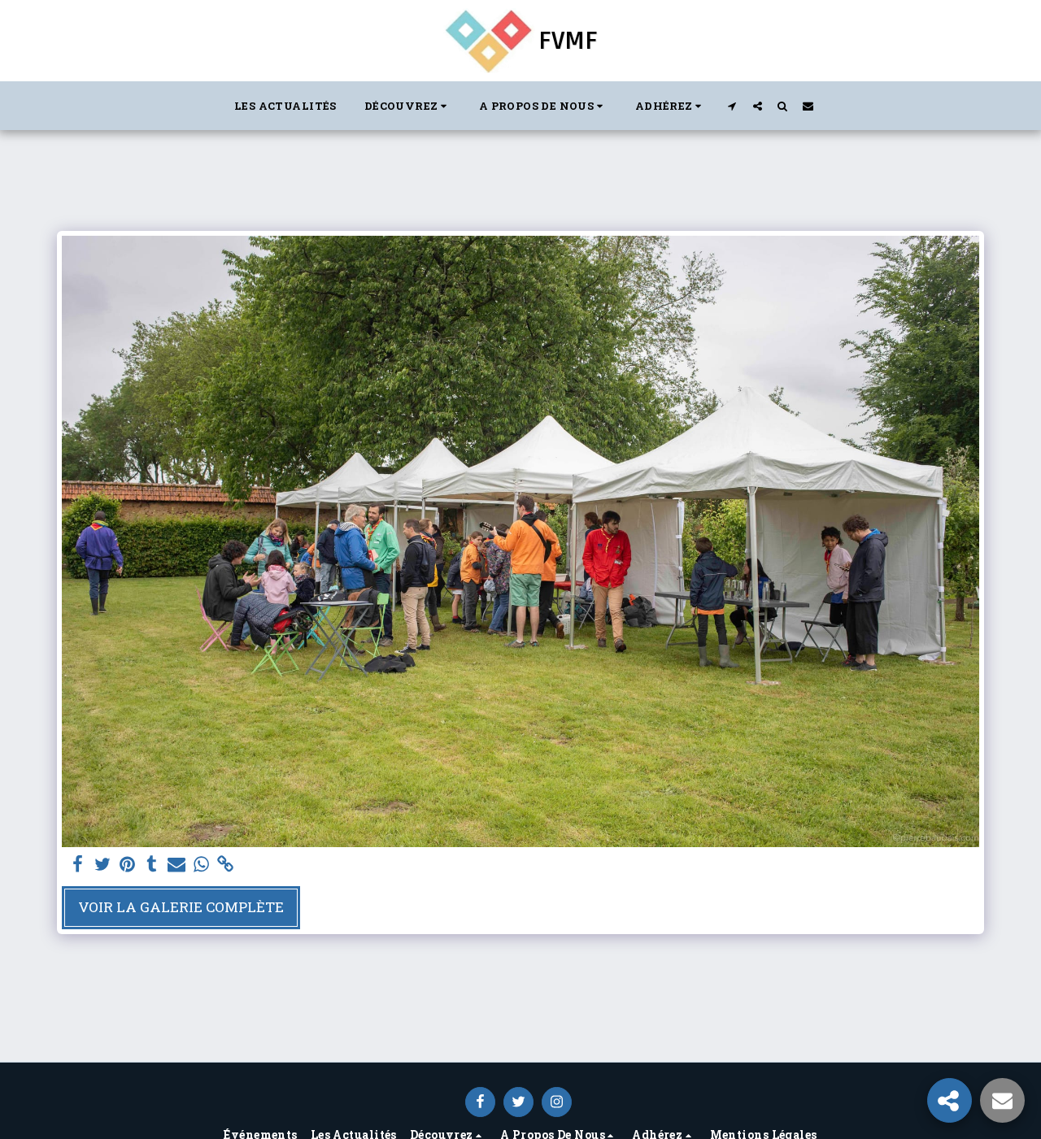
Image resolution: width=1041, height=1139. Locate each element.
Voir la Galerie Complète (181, 907)
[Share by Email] (176, 864)
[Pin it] (127, 864)
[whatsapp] (201, 864)
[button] (407, 105)
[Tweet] (102, 864)
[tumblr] (152, 864)
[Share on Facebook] (78, 864)
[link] (226, 864)
